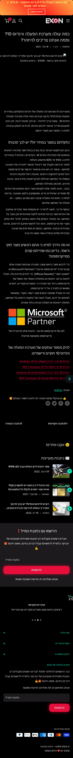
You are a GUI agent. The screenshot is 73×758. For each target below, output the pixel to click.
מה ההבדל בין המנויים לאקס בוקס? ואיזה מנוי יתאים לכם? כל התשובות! (28, 487)
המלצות (66, 46)
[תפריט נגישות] (69, 379)
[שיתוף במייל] (47, 403)
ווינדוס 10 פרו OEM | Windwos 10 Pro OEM (46, 366)
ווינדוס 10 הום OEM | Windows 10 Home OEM (44, 378)
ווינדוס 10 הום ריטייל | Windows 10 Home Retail (43, 372)
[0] (7, 21)
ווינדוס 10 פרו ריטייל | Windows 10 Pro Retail (45, 361)
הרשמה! (36, 570)
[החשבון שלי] (14, 21)
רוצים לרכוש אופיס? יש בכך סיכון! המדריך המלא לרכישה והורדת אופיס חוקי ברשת (28, 506)
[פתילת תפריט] (68, 20)
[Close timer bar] (69, 2)
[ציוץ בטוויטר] (54, 403)
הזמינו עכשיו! (36, 11)
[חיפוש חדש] (20, 21)
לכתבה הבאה (14, 423)
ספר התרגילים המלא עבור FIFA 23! (28, 466)
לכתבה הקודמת (57, 423)
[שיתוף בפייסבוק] (67, 403)
